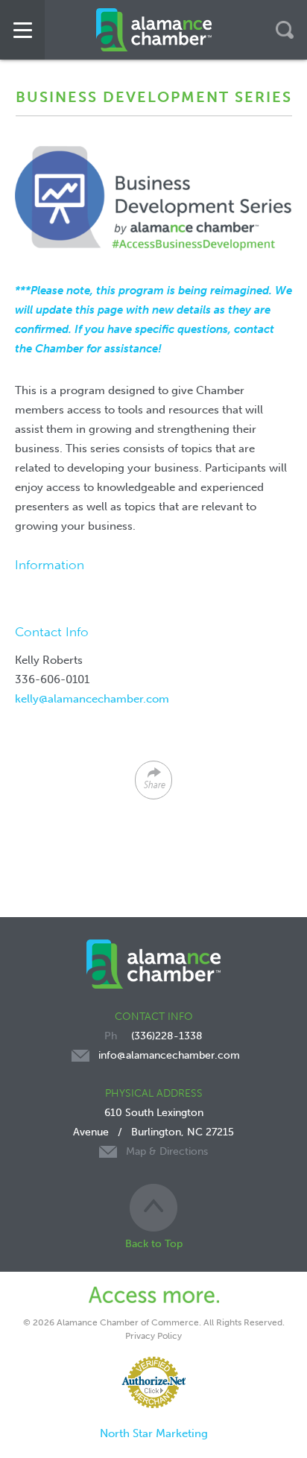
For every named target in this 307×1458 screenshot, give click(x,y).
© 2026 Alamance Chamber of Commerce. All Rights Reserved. (154, 1322)
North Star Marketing (154, 1433)
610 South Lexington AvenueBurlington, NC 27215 (153, 1132)
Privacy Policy (153, 1336)
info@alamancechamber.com (169, 1055)
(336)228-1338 (167, 1036)
